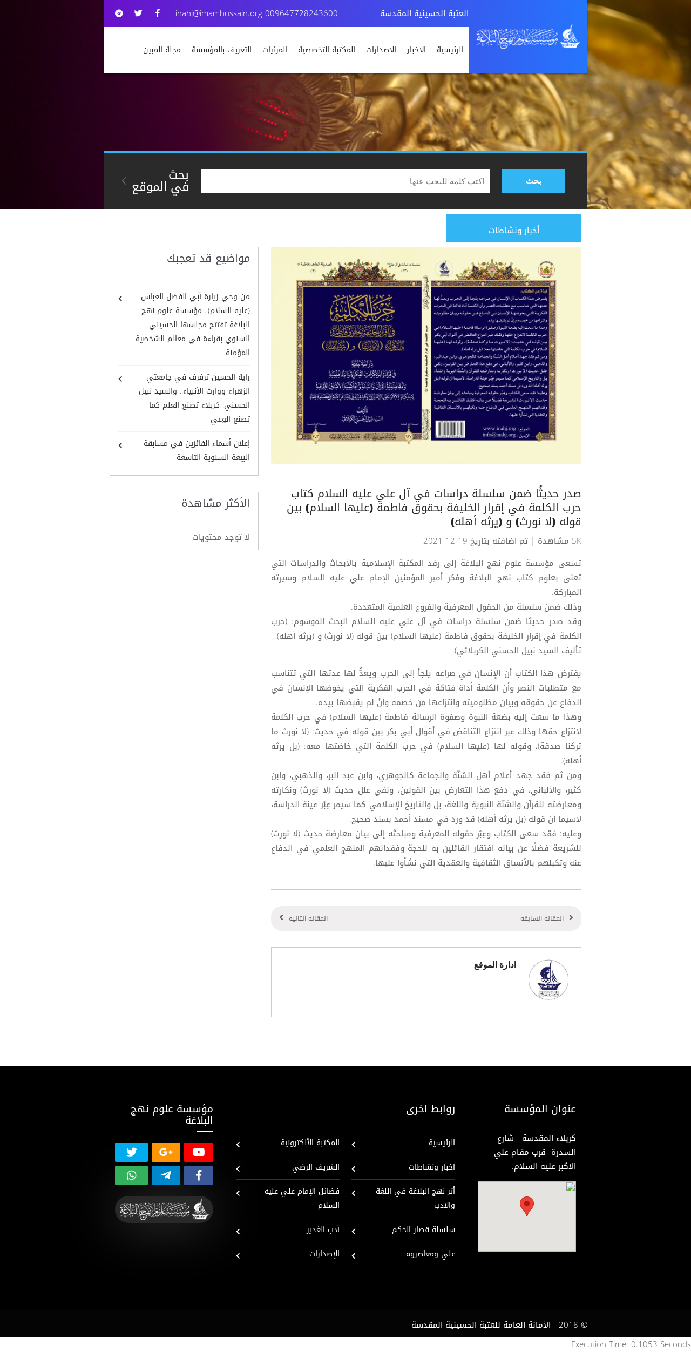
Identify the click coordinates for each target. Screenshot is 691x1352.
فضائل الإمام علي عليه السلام (302, 1198)
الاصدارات (381, 50)
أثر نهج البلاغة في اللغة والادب (415, 1198)
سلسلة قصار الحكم (423, 1229)
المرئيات (274, 50)
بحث (533, 180)
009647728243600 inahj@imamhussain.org (256, 13)
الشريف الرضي (316, 1167)
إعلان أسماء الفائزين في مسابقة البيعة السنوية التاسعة (197, 450)
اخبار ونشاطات (432, 1167)
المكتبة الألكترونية (310, 1142)
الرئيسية (450, 50)
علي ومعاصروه (430, 1254)
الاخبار (416, 50)
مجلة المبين (162, 50)
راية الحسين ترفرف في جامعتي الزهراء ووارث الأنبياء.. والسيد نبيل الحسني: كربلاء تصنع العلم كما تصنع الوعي (194, 398)
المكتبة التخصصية (326, 50)
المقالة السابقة (542, 918)
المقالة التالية (308, 918)
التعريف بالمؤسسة (222, 50)
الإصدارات (324, 1254)
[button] (527, 1206)
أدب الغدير (323, 1229)
